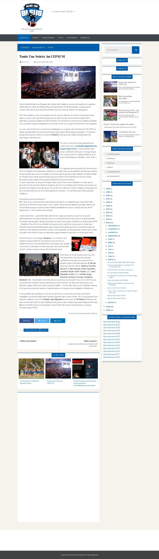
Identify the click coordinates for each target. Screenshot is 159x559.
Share (27, 321)
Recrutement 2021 (111, 325)
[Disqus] (58, 423)
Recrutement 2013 (111, 348)
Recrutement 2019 (111, 330)
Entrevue (110, 163)
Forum (35, 38)
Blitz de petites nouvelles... (125, 97)
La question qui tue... (127, 132)
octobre (111, 232)
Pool (60, 38)
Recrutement (48, 38)
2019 (108, 192)
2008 (108, 310)
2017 (108, 199)
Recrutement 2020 (111, 327)
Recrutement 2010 (111, 357)
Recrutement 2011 (111, 354)
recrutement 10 (32, 330)
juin (109, 246)
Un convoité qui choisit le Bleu (118, 273)
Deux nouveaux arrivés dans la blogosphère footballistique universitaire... (85, 383)
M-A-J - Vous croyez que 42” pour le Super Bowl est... (122, 291)
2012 (108, 216)
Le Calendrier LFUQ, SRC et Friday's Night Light (122, 276)
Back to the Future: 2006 (116, 298)
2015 (108, 206)
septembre (113, 236)
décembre (112, 226)
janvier (111, 302)
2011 (107, 219)
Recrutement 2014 (111, 345)
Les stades (72, 38)
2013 (108, 212)
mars (110, 256)
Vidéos (110, 167)
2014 (108, 209)
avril (110, 253)
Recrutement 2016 (111, 339)
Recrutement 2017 (111, 336)
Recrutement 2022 (111, 322)
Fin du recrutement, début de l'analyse (121, 262)
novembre (112, 229)
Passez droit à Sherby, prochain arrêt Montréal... (120, 284)
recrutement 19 (113, 176)
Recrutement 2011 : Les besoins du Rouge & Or (129, 111)
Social (44, 330)
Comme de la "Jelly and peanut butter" (29, 382)
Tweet (43, 321)
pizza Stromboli (62, 227)
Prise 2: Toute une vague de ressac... (119, 124)
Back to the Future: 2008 (116, 288)
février (111, 259)
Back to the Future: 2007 (116, 295)
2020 (108, 189)
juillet (110, 242)
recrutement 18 (113, 172)
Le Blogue (24, 38)
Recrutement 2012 (111, 351)
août (110, 239)
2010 (108, 223)
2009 (108, 307)
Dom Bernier (92, 313)
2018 (108, 195)
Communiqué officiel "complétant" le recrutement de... (120, 266)
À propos (85, 38)
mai (110, 249)
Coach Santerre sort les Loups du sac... (120, 270)
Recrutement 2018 (111, 333)
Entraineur (111, 158)
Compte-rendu (113, 154)
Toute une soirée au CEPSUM (55, 382)
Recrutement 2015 (111, 342)
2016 (108, 202)
